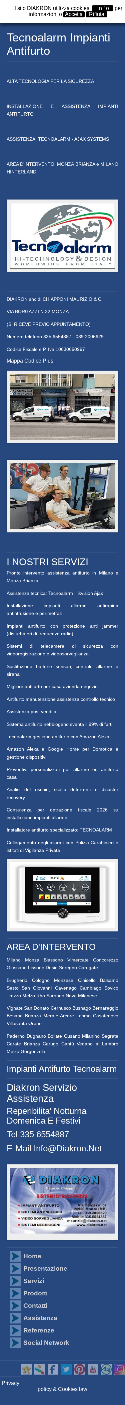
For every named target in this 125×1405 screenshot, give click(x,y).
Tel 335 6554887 (38, 1134)
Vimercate (78, 960)
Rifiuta (96, 14)
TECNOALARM (96, 830)
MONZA (65, 164)
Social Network (46, 1342)
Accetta (74, 14)
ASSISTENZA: (22, 139)
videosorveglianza (70, 653)
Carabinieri (102, 842)
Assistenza (19, 593)
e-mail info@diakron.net (54, 1148)
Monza (14, 580)
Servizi (33, 1280)
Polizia (82, 842)
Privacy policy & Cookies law (44, 1386)
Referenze (38, 1330)
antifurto (81, 573)
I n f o (102, 8)
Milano (106, 573)
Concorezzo (105, 960)
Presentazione (45, 1268)
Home (32, 1256)
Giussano (17, 967)
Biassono (53, 960)
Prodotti (35, 1293)
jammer (110, 626)
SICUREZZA (81, 81)
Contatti (35, 1305)
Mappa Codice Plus (30, 361)
